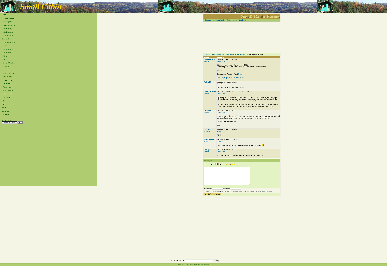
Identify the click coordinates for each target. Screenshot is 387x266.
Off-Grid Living (7, 80)
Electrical (6, 66)
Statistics (242, 20)
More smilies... (240, 165)
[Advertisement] (8, 155)
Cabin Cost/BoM (8, 73)
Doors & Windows (9, 63)
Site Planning (7, 28)
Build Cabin (6, 39)
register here (266, 192)
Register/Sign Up (218, 20)
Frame (5, 59)
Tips (3, 101)
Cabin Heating (8, 90)
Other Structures (7, 77)
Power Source (7, 83)
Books (4, 107)
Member (206, 61)
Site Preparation (8, 32)
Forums (208, 20)
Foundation (7, 53)
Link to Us (5, 111)
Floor (5, 56)
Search (235, 20)
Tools (5, 46)
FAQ (3, 104)
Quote (223, 61)
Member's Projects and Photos (233, 54)
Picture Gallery (6, 97)
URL (240, 74)
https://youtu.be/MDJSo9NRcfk (233, 78)
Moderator (207, 131)
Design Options (8, 49)
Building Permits (8, 35)
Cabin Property (6, 22)
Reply (229, 20)
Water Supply (7, 87)
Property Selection (9, 25)
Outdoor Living (7, 94)
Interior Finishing (8, 70)
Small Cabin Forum (213, 54)
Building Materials (9, 42)
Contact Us (5, 114)
